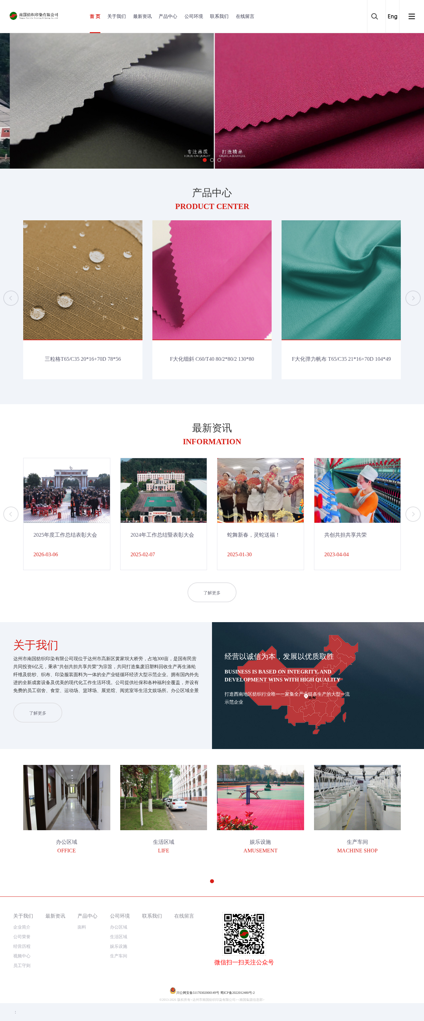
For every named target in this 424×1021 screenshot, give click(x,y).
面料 (82, 927)
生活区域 (118, 936)
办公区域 (118, 927)
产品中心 (168, 16)
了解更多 (212, 592)
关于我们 (116, 16)
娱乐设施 (118, 946)
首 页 (95, 16)
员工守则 (21, 965)
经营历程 (21, 946)
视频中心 (21, 955)
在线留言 (245, 16)
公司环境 (194, 16)
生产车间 (118, 955)
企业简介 (21, 927)
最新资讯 (142, 16)
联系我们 (219, 16)
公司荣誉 (21, 936)
